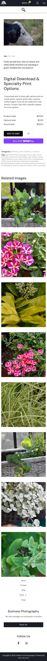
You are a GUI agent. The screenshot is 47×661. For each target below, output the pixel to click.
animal (11, 157)
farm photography (35, 159)
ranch (35, 165)
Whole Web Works (23, 658)
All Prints (14, 151)
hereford (24, 161)
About (23, 581)
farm (25, 159)
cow (15, 159)
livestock (17, 163)
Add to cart (13, 133)
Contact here (16, 104)
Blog (23, 590)
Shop (23, 600)
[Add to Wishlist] (28, 133)
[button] (37, 3)
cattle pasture (7, 159)
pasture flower (26, 165)
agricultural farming (14, 155)
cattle (40, 157)
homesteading (7, 163)
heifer (3, 161)
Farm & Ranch (25, 151)
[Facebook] (18, 643)
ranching (41, 165)
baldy (24, 157)
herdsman (16, 161)
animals (18, 157)
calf (29, 157)
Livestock (35, 151)
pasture (16, 165)
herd (9, 161)
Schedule (23, 576)
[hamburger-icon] (44, 3)
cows (20, 159)
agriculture (27, 155)
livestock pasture (29, 163)
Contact (23, 585)
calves (34, 157)
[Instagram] (26, 643)
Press (21, 595)
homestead (33, 161)
